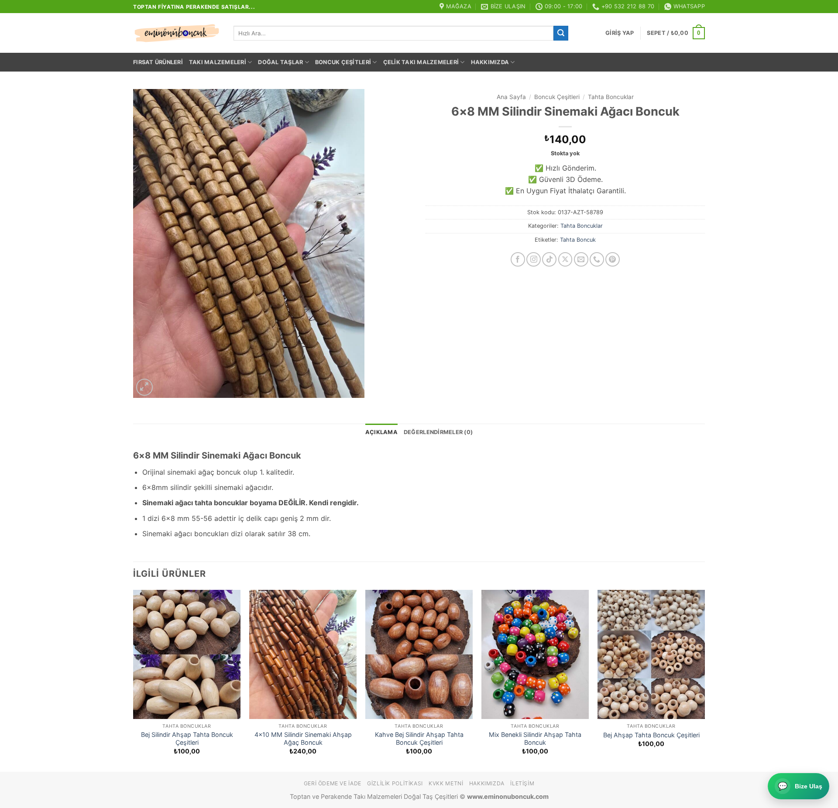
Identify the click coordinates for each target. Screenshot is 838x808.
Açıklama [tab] (381, 432)
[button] (619, 33)
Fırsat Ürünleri (158, 62)
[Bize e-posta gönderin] (581, 259)
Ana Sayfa (511, 96)
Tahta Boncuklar (611, 96)
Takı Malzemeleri (217, 62)
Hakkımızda (490, 62)
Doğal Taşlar (280, 62)
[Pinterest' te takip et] (612, 259)
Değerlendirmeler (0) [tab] (438, 432)
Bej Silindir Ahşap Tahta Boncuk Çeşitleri (187, 738)
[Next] (704, 680)
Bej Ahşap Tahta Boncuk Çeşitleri (651, 735)
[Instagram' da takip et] (533, 259)
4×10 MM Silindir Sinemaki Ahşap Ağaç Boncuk (303, 738)
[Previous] (133, 680)
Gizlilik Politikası (395, 783)
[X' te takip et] (565, 259)
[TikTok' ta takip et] (549, 259)
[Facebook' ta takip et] (518, 259)
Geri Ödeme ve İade (332, 783)
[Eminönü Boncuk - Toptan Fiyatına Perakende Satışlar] (176, 33)
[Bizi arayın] (597, 259)
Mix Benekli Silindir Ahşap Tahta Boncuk (535, 738)
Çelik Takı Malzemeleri (421, 62)
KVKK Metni (446, 783)
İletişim (522, 783)
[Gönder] (560, 33)
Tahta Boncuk (578, 239)
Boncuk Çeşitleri (343, 62)
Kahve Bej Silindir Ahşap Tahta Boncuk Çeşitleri (419, 738)
